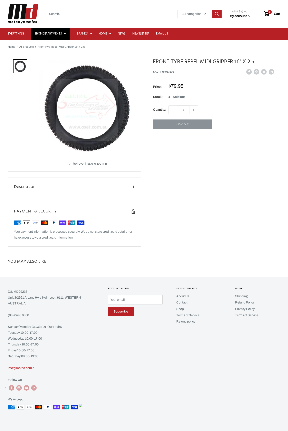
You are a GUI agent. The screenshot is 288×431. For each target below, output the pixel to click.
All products (26, 46)
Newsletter (140, 33)
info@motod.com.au (22, 368)
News (122, 33)
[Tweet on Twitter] (264, 72)
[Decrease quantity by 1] (173, 110)
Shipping (241, 296)
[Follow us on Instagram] (19, 388)
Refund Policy (244, 302)
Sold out (182, 124)
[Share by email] (271, 72)
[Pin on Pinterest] (256, 72)
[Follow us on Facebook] (11, 388)
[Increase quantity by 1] (193, 110)
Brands (82, 33)
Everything (16, 33)
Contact (181, 302)
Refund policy (185, 321)
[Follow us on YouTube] (26, 388)
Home (103, 33)
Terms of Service (187, 315)
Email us (162, 33)
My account (238, 16)
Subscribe (121, 311)
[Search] (217, 14)
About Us (182, 296)
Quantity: (159, 109)
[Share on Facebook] (249, 72)
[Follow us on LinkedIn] (34, 388)
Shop (180, 309)
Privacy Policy (245, 309)
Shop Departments (48, 33)
